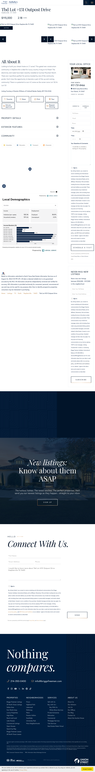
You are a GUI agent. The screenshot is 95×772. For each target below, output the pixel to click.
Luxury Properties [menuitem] (12, 713)
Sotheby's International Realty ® (13, 746)
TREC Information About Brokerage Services (35, 752)
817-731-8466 (78, 85)
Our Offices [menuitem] (71, 710)
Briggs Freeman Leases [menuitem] (14, 732)
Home (3, 293)
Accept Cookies (87, 769)
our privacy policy (12, 612)
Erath (19, 293)
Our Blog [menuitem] (70, 713)
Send (77, 615)
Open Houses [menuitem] (11, 726)
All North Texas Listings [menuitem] (14, 705)
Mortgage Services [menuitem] (54, 721)
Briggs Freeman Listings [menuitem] (14, 702)
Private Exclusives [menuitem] (53, 713)
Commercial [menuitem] (51, 718)
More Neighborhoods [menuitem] (33, 723)
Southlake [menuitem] (29, 718)
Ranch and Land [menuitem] (12, 718)
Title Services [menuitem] (52, 723)
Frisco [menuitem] (28, 702)
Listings (9, 293)
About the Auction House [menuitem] (76, 718)
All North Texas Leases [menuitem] (14, 734)
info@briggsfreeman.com (48, 681)
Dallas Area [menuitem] (10, 707)
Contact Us (74, 94)
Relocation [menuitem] (51, 715)
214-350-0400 (18, 681)
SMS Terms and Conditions (83, 233)
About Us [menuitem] (71, 702)
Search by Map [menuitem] (11, 729)
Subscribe (81, 380)
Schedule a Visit (85, 107)
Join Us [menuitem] (70, 707)
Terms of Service (85, 256)
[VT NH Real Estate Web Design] (81, 762)
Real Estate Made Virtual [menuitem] (55, 726)
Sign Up (47, 502)
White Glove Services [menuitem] (56, 710)
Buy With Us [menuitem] (53, 707)
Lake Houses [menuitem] (11, 721)
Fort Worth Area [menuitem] (12, 710)
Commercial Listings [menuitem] (13, 723)
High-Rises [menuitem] (10, 715)
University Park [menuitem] (31, 721)
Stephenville (27, 293)
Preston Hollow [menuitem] (31, 715)
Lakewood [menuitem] (29, 707)
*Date (72, 128)
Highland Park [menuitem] (30, 705)
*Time (72, 135)
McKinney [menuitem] (29, 710)
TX (15, 293)
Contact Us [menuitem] (71, 715)
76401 (35, 293)
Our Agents (81, 94)
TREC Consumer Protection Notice (15, 752)
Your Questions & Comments (79, 143)
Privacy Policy (77, 256)
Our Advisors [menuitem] (72, 705)
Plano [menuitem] (28, 713)
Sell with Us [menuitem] (51, 702)
